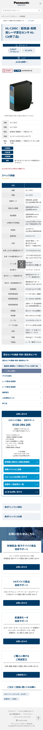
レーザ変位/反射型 (9, 381)
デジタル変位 (7, 376)
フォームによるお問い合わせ (16, 477)
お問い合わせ (21, 567)
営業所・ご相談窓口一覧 (14, 484)
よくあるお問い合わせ (13, 492)
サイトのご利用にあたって (25, 711)
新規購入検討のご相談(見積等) (17, 462)
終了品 (4, 403)
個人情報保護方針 (15, 714)
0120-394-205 (21, 425)
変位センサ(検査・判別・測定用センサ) (13, 20)
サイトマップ (11, 711)
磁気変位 (5, 392)
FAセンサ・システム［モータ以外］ (15, 694)
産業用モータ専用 (10, 699)
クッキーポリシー (28, 714)
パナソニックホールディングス (22, 717)
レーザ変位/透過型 (9, 387)
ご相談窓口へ (21, 675)
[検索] (39, 10)
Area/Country (22, 720)
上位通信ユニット (8, 398)
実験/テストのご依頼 (13, 469)
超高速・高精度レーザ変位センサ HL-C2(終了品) (21, 366)
